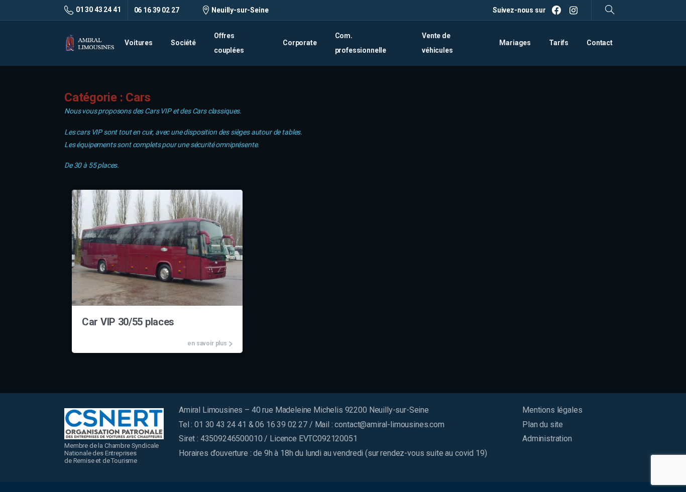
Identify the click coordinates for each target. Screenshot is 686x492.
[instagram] (573, 10)
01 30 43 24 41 (98, 10)
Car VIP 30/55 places (128, 322)
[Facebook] (556, 10)
